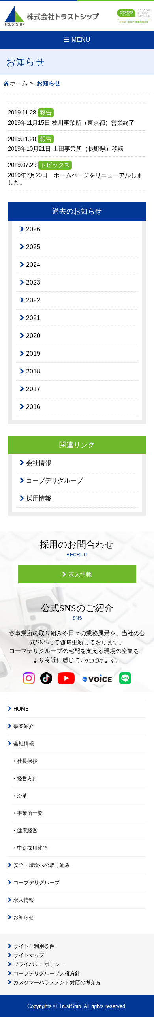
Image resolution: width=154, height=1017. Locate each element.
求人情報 (80, 574)
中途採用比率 (32, 848)
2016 (33, 406)
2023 (33, 282)
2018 (33, 371)
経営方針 (27, 778)
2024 (33, 264)
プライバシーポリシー (39, 964)
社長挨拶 (27, 761)
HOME (21, 709)
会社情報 (38, 463)
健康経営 (27, 830)
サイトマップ (28, 955)
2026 (33, 229)
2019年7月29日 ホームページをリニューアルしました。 (75, 179)
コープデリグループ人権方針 (46, 973)
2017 (33, 389)
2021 (33, 318)
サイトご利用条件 (33, 946)
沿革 (22, 796)
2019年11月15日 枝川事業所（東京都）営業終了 (71, 122)
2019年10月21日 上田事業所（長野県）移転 (66, 148)
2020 (33, 335)
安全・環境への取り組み (41, 865)
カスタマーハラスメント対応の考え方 (57, 982)
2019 (33, 353)
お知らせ (23, 917)
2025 (33, 247)
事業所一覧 (30, 813)
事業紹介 (23, 726)
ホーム (19, 83)
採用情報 (38, 498)
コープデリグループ (54, 480)
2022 (33, 300)
